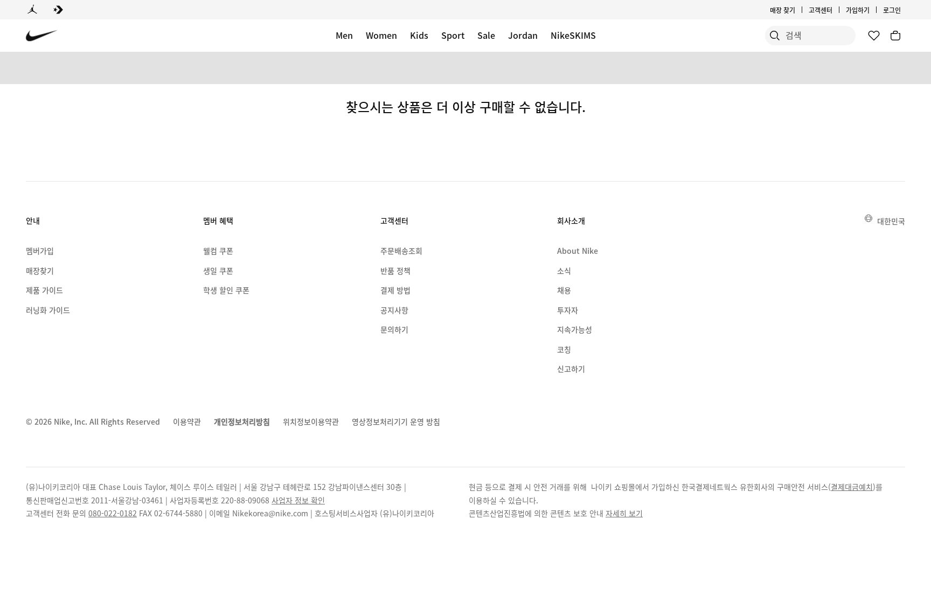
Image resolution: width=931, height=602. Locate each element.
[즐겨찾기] (874, 35)
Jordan (523, 35)
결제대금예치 (852, 486)
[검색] (774, 35)
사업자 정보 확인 (298, 500)
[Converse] (58, 9)
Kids (419, 35)
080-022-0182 (112, 513)
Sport (452, 35)
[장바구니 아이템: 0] (895, 35)
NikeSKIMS (573, 35)
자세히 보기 (624, 513)
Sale (486, 35)
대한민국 (891, 221)
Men (344, 35)
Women (381, 35)
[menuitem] (835, 9)
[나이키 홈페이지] (42, 36)
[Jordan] (32, 9)
